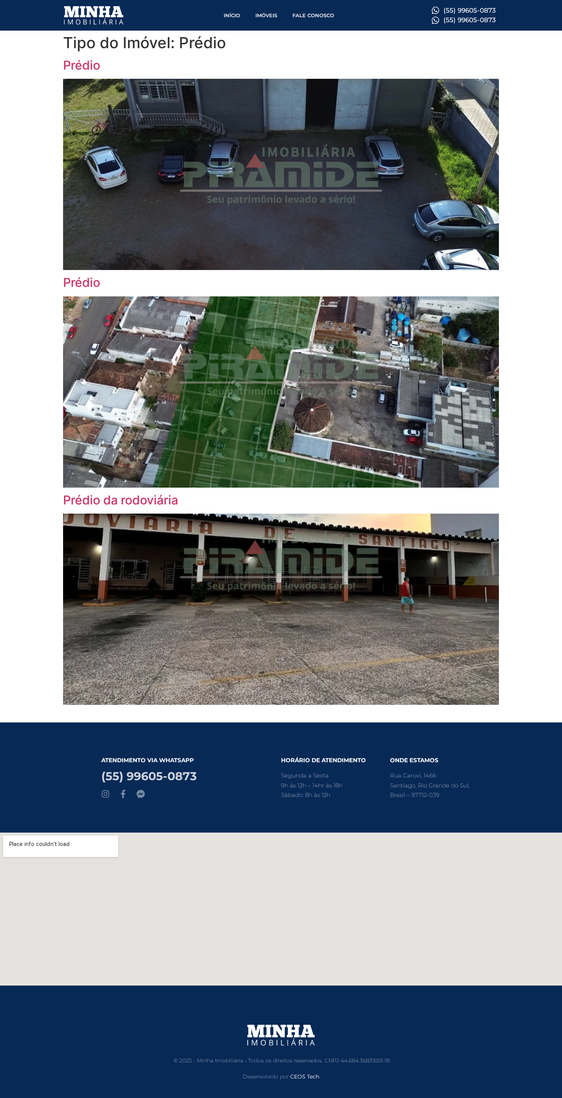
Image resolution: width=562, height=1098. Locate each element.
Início (232, 15)
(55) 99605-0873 (149, 776)
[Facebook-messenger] (140, 794)
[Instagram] (105, 794)
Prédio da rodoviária (120, 500)
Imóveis (266, 15)
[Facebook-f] (123, 794)
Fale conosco (313, 15)
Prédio (81, 65)
